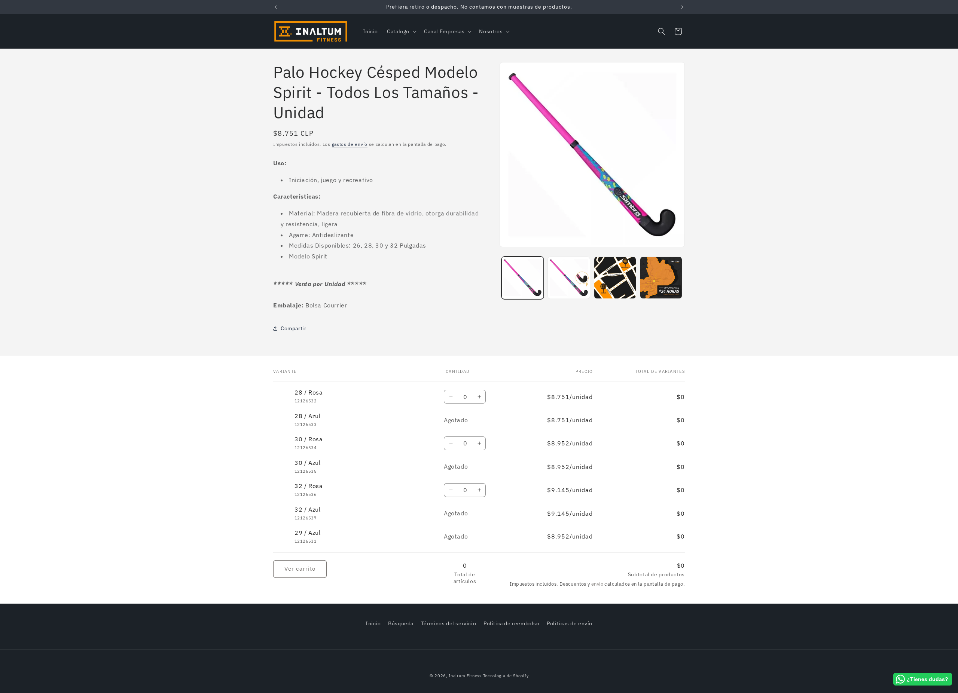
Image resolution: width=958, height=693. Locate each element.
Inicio (373, 623)
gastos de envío (350, 144)
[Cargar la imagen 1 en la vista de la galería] (522, 278)
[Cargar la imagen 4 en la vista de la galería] (661, 278)
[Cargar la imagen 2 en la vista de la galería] (568, 278)
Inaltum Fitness (465, 675)
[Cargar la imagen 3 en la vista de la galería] (615, 278)
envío (597, 584)
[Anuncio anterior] (276, 7)
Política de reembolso (511, 623)
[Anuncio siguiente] (682, 7)
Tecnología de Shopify (506, 675)
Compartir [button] (293, 328)
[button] (400, 31)
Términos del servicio (448, 623)
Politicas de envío (569, 623)
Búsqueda (401, 623)
